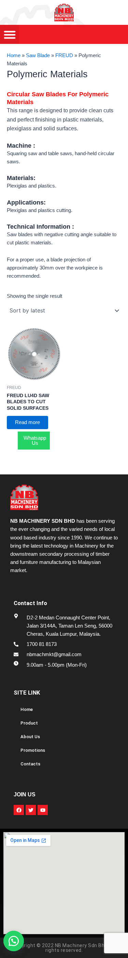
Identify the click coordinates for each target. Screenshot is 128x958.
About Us (30, 736)
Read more (27, 422)
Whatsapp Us (35, 440)
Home (13, 55)
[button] (17, 941)
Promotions (32, 750)
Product (29, 723)
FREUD (64, 55)
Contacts (30, 763)
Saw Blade (38, 55)
